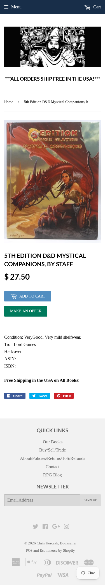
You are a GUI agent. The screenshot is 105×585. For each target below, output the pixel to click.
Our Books (52, 441)
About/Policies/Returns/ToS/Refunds (52, 458)
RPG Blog (52, 474)
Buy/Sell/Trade (52, 450)
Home (8, 102)
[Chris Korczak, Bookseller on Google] (56, 527)
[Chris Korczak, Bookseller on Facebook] (45, 527)
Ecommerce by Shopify (57, 550)
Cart (96, 6)
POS (29, 550)
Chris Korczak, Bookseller (56, 543)
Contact (52, 466)
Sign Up (90, 500)
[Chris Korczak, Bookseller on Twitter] (35, 527)
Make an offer (25, 313)
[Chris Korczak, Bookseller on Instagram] (66, 527)
